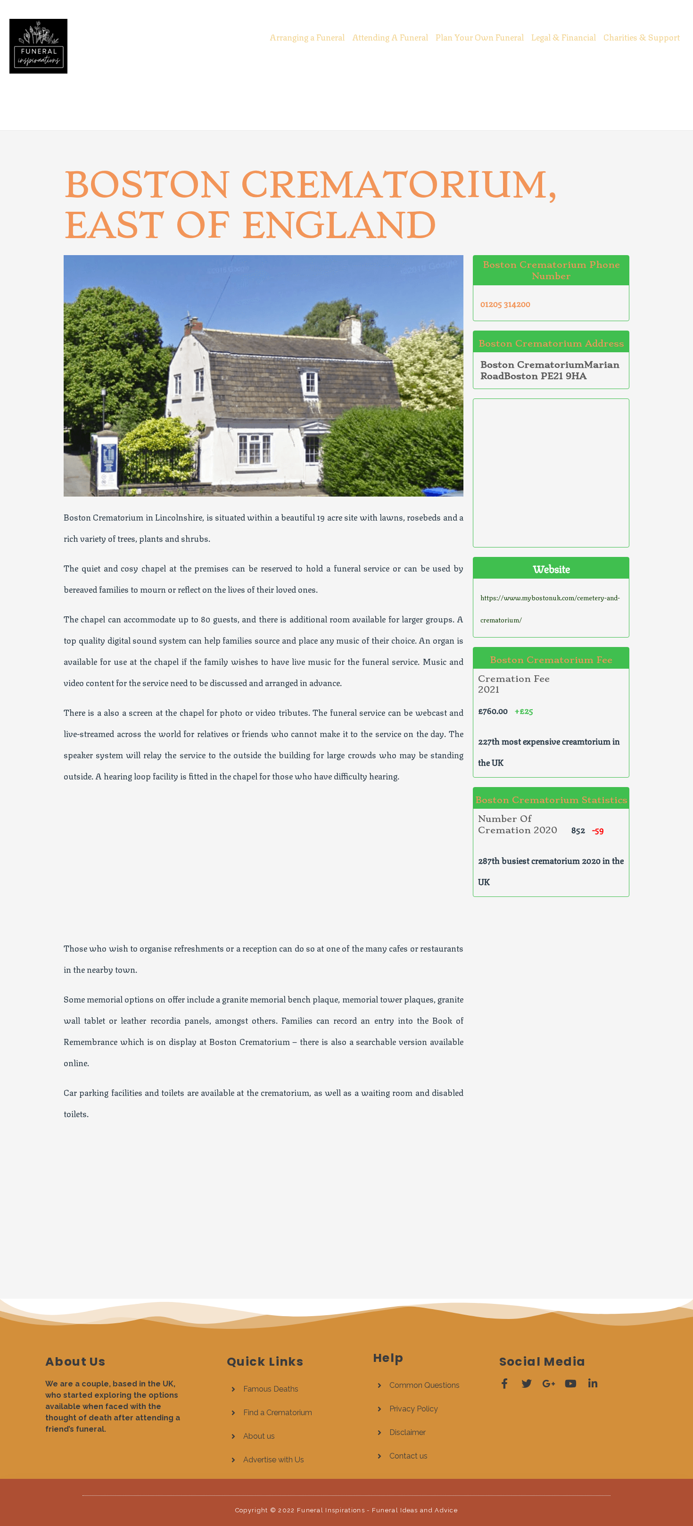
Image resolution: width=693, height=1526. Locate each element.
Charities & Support (641, 36)
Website (551, 568)
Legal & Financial (563, 36)
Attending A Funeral (390, 36)
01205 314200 (505, 302)
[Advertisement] (346, 98)
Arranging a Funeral (307, 36)
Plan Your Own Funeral (480, 36)
